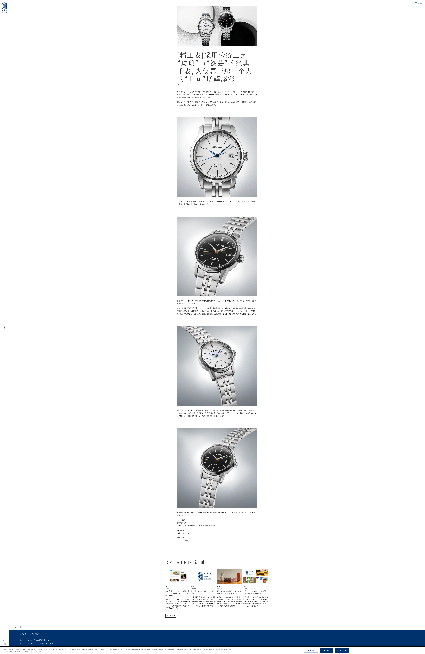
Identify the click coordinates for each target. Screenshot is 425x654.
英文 (4, 640)
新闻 (20, 627)
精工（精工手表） (183, 540)
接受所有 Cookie (342, 650)
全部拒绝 (326, 650)
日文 (4, 643)
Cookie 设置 (311, 650)
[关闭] (421, 649)
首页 (14, 627)
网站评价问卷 (34, 634)
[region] (212, 650)
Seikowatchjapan (184, 533)
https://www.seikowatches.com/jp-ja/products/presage (197, 525)
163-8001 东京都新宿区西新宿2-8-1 (39, 640)
